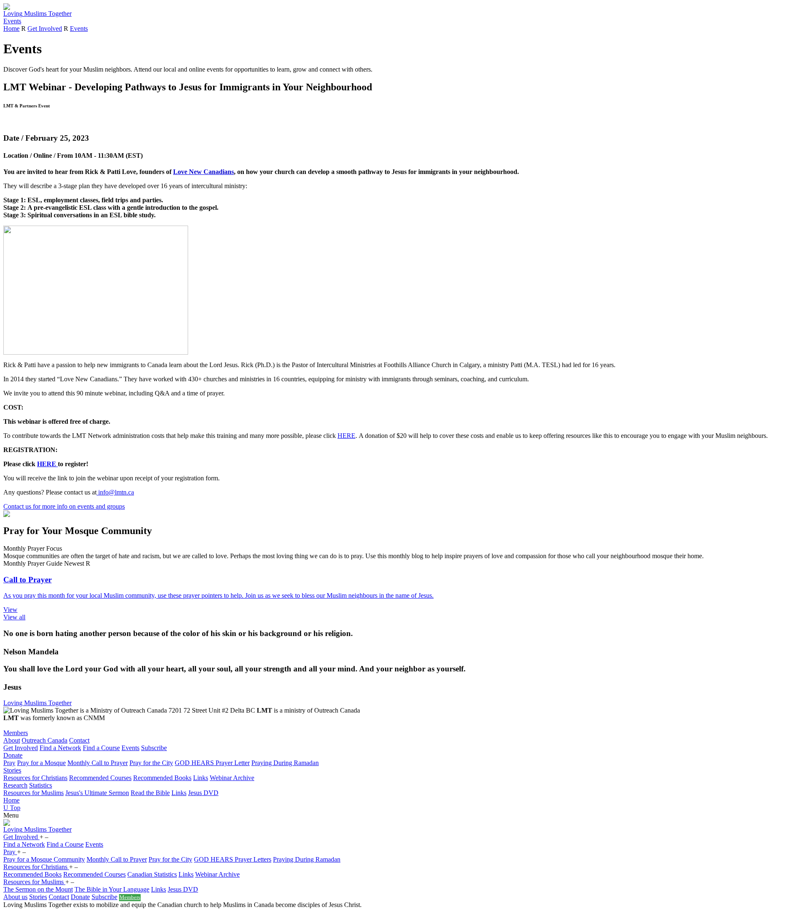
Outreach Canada (44, 740)
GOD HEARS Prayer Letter (212, 762)
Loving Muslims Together (37, 702)
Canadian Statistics (152, 874)
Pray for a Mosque (41, 762)
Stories (12, 770)
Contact (79, 740)
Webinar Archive (232, 777)
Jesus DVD (203, 792)
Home (11, 28)
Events (12, 21)
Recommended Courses (100, 777)
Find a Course (101, 747)
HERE (346, 435)
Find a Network (60, 747)
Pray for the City (151, 762)
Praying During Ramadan (285, 762)
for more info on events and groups (64, 506)
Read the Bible (150, 792)
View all (14, 617)
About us (15, 896)
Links (200, 777)
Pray (9, 762)
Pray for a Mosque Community (44, 859)
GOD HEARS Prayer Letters (232, 859)
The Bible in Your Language (111, 889)
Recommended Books (162, 777)
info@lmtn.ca (115, 492)
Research (15, 785)
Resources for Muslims (33, 792)
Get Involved (44, 28)
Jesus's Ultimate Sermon (97, 792)
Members (15, 732)
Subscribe (154, 747)
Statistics (40, 785)
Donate (12, 755)
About (11, 740)
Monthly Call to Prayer (97, 762)
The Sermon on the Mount (38, 889)
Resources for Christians (35, 777)
